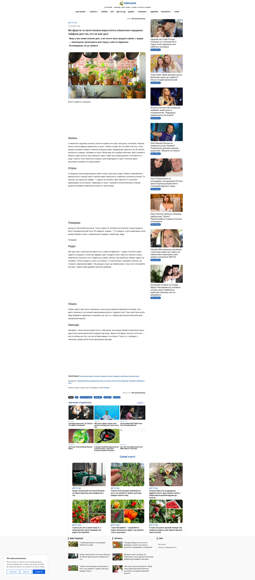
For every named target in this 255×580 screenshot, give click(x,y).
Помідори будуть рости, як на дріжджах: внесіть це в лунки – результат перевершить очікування (138, 545)
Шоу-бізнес (155, 50)
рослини (117, 397)
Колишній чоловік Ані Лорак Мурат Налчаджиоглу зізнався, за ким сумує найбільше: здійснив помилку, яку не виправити (166, 290)
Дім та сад (72, 23)
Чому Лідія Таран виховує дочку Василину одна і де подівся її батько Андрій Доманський (166, 77)
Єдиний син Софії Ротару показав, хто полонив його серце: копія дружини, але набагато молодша (163, 43)
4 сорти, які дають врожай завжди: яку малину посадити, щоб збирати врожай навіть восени (165, 530)
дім (76, 397)
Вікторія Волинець (138, 19)
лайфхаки (98, 397)
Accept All (39, 572)
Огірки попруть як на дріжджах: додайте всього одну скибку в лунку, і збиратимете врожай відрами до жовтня (164, 494)
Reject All (26, 572)
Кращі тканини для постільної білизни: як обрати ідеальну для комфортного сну (88, 493)
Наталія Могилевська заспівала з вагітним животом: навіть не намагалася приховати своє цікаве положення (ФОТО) (166, 253)
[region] (26, 565)
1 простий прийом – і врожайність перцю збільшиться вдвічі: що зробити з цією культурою (127, 530)
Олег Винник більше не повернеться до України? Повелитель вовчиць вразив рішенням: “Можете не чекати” (165, 147)
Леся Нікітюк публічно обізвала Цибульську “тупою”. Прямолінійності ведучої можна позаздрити (166, 218)
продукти (107, 397)
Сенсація (106, 387)
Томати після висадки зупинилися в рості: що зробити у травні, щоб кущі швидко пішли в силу (126, 493)
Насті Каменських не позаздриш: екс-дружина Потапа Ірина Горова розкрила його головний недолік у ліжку (167, 182)
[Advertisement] (107, 119)
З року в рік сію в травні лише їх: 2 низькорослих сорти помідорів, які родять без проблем (86, 530)
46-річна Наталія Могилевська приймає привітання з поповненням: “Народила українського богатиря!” (165, 111)
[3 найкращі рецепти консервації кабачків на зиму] (73, 544)
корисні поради (86, 397)
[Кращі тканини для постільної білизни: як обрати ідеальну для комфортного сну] (89, 474)
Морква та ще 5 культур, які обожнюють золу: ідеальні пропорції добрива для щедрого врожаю (138, 556)
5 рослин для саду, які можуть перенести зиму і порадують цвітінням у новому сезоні (109, 376)
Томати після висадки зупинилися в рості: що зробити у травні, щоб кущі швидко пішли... (94, 568)
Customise (13, 572)
